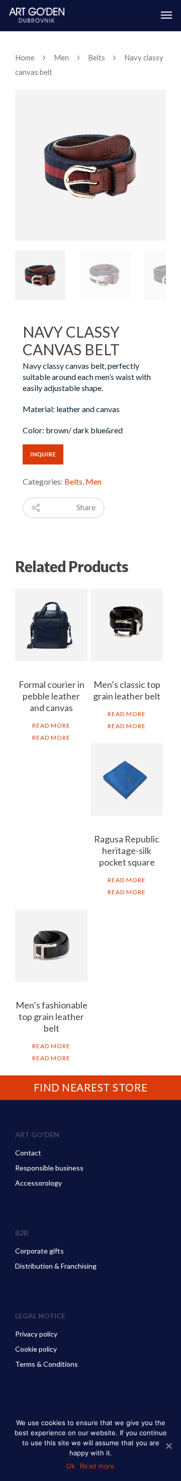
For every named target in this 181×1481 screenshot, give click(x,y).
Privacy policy (36, 1334)
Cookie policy (36, 1349)
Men (61, 57)
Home (25, 57)
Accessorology (38, 1183)
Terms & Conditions (46, 1364)
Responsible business (49, 1167)
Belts (96, 57)
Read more (51, 725)
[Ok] (168, 1446)
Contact (28, 1152)
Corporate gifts (39, 1250)
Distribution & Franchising (56, 1266)
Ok (70, 1466)
